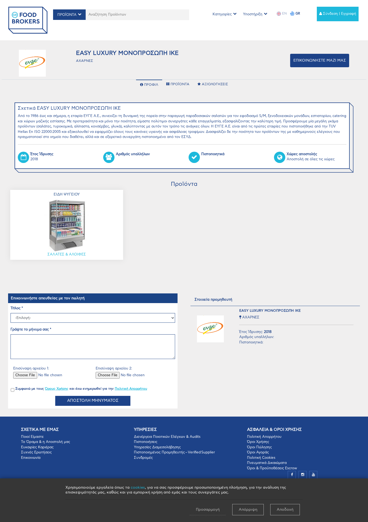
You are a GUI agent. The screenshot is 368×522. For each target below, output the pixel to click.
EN (284, 13)
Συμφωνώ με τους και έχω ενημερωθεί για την (81, 388)
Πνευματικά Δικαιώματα (267, 463)
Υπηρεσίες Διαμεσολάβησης (157, 447)
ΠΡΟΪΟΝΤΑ (67, 15)
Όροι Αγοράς (258, 452)
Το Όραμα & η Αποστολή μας (45, 442)
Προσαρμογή (208, 510)
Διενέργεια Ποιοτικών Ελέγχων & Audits (167, 437)
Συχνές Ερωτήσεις (36, 452)
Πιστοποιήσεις (145, 442)
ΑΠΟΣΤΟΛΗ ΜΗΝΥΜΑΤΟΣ (93, 401)
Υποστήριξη (252, 14)
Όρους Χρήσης (56, 388)
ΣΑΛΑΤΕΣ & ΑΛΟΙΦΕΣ (66, 254)
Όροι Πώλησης (259, 447)
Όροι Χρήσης (258, 442)
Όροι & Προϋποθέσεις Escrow (272, 468)
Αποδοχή (285, 510)
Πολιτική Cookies (261, 458)
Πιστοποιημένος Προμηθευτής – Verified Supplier (174, 452)
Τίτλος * (17, 308)
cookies (138, 487)
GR (297, 13)
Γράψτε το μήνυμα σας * (31, 329)
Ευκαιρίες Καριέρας (37, 447)
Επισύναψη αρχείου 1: (31, 368)
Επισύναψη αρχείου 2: (114, 368)
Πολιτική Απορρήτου (131, 388)
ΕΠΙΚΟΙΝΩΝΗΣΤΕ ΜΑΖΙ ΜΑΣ (319, 60)
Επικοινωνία (30, 458)
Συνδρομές (143, 458)
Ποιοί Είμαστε (32, 437)
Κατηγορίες (222, 14)
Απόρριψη (248, 510)
